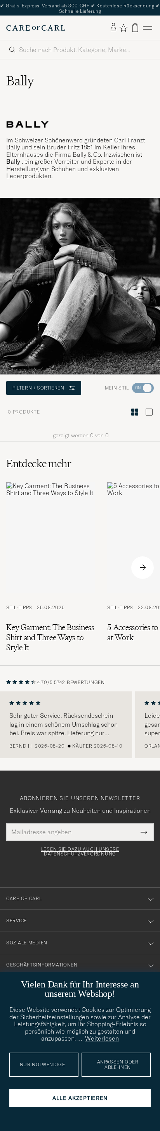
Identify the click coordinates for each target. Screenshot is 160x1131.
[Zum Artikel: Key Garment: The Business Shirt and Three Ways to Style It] (50, 567)
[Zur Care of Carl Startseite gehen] (35, 28)
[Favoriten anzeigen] (123, 28)
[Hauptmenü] (148, 28)
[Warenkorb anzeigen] (135, 27)
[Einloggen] (113, 27)
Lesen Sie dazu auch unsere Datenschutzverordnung (80, 851)
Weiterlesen (102, 1038)
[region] (80, 724)
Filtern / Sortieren (38, 388)
